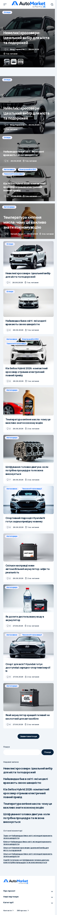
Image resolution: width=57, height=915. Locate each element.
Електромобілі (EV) (28, 169)
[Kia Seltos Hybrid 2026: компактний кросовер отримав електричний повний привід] (28, 183)
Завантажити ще (28, 736)
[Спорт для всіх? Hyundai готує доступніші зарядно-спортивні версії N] (28, 646)
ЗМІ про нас (22, 910)
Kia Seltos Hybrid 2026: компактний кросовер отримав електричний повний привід (26, 793)
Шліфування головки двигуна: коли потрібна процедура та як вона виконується (26, 818)
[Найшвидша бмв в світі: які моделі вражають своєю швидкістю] (28, 38)
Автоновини (9, 169)
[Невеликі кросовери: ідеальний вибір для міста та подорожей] (28, 105)
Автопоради (9, 207)
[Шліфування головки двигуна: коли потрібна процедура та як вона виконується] (28, 449)
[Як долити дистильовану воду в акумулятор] (28, 598)
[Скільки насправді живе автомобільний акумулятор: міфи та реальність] (28, 547)
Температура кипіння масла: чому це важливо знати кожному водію (27, 805)
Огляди (7, 12)
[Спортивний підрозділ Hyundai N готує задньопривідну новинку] (28, 500)
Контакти (7, 910)
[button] (5, 4)
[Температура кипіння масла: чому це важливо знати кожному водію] (28, 221)
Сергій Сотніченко (11, 860)
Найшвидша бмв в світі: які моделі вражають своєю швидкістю (25, 781)
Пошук (6, 746)
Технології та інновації (13, 174)
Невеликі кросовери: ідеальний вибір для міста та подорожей (27, 770)
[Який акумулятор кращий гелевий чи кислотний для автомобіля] (28, 697)
